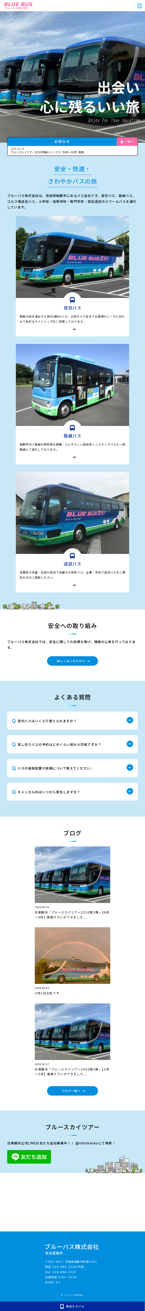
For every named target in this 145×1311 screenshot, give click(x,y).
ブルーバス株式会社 (72, 1249)
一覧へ (129, 141)
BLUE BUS (18, 5)
